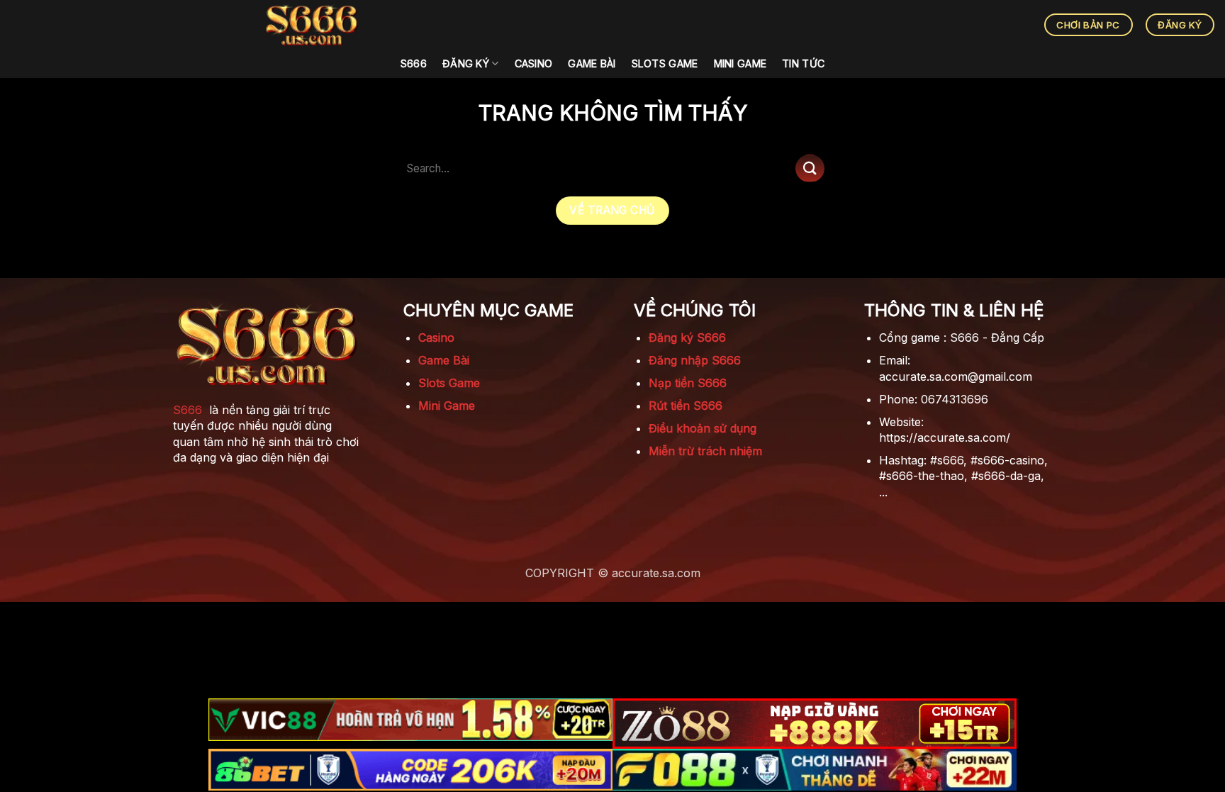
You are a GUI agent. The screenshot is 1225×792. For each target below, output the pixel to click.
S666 (187, 410)
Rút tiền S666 (685, 405)
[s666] (311, 24)
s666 (414, 63)
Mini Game (740, 63)
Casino (534, 63)
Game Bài (591, 63)
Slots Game (665, 63)
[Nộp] (809, 168)
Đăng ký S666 (687, 337)
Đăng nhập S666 (695, 360)
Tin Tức (803, 63)
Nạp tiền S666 (688, 383)
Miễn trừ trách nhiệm (705, 451)
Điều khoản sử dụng (702, 428)
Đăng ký (465, 63)
